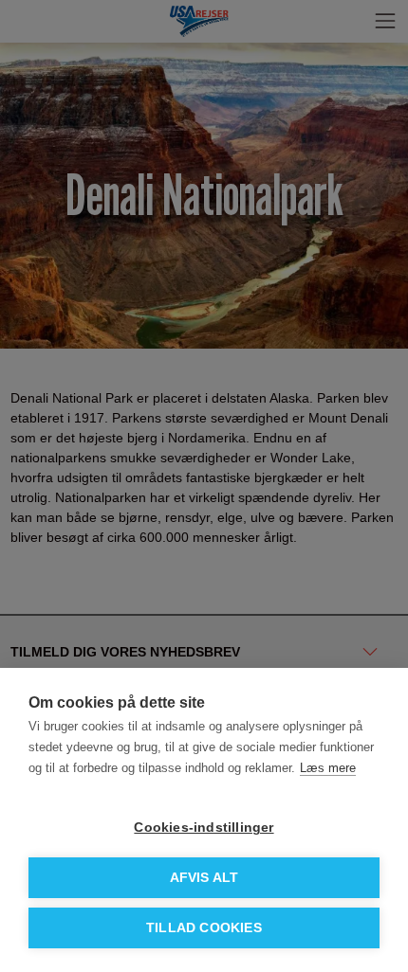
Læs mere (328, 768)
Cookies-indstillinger (203, 827)
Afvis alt (204, 878)
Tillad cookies (204, 928)
